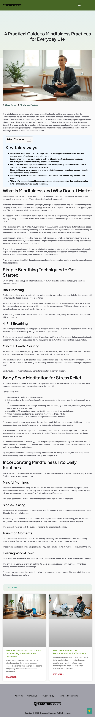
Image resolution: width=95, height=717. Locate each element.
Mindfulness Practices (29, 105)
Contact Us (32, 696)
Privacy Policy (48, 696)
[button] (79, 5)
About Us (19, 696)
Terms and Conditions (68, 696)
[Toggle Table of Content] (27, 140)
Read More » (11, 677)
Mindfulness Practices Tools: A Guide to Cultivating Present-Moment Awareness (23, 653)
